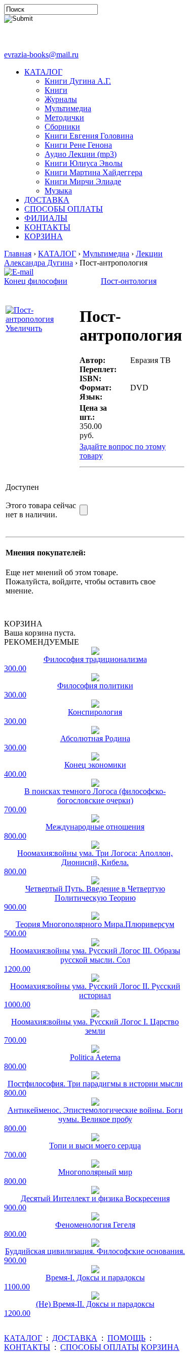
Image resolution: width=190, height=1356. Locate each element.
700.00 (15, 809)
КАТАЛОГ (43, 72)
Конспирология (95, 712)
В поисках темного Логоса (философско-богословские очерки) (95, 796)
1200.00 (17, 969)
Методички (64, 117)
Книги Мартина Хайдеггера (93, 172)
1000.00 (17, 1004)
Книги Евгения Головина (89, 135)
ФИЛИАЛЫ (45, 218)
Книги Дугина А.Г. (78, 81)
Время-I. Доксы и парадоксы (95, 1277)
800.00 (15, 836)
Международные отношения (95, 826)
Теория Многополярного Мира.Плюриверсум (95, 924)
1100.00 (17, 1286)
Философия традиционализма (95, 659)
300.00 (15, 668)
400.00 (15, 774)
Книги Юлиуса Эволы (84, 163)
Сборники (62, 126)
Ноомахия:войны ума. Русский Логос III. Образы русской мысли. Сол (95, 955)
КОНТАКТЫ (47, 227)
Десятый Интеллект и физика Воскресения (95, 1198)
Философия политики (95, 685)
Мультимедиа (68, 108)
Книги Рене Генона (78, 145)
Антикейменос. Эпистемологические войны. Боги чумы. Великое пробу (95, 1114)
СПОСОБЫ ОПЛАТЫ (63, 209)
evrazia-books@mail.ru (41, 54)
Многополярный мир (95, 1172)
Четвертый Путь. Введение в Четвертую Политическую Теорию (95, 893)
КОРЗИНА (43, 236)
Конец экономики (95, 764)
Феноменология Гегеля (95, 1224)
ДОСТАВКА (46, 199)
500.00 (15, 933)
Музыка (58, 190)
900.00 (15, 907)
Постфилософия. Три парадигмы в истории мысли (95, 1083)
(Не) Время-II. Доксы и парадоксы (95, 1304)
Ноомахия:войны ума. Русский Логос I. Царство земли (95, 1026)
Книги (56, 90)
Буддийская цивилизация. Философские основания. (95, 1251)
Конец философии (35, 281)
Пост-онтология (129, 281)
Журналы (61, 99)
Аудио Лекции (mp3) (81, 154)
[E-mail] (18, 269)
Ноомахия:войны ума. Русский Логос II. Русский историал (95, 991)
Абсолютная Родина (95, 738)
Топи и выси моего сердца (95, 1145)
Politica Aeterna (95, 1057)
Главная (17, 253)
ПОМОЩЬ (126, 1338)
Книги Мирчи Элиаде (83, 181)
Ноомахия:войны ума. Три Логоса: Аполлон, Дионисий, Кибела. (95, 858)
